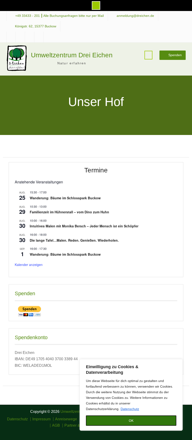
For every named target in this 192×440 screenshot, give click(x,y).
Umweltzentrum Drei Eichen (72, 55)
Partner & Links (77, 425)
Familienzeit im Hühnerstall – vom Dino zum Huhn (69, 212)
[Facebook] (86, 432)
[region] (131, 395)
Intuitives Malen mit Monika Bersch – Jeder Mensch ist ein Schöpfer (84, 226)
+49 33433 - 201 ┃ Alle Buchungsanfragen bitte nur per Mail (59, 16)
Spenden (175, 55)
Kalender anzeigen (29, 264)
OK (131, 420)
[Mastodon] (106, 432)
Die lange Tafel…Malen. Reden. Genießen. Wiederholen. (74, 240)
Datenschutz (130, 409)
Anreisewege (66, 419)
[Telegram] (99, 432)
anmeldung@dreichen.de (135, 16)
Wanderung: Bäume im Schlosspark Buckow (65, 198)
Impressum (41, 419)
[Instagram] (93, 432)
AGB (56, 425)
